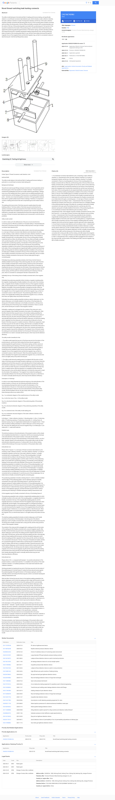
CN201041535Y (7, 655)
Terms (63, 797)
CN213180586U (7, 664)
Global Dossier (79, 70)
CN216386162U (7, 671)
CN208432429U (7, 652)
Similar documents (76, 66)
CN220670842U (7, 674)
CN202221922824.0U (8, 739)
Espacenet (72, 70)
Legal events (67, 66)
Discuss (86, 70)
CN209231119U (7, 703)
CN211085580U (7, 681)
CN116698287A (7, 693)
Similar (88, 21)
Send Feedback (45, 797)
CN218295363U (7, 706)
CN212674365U (7, 716)
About (37, 797)
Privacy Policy (71, 797)
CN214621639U (7, 661)
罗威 (68, 27)
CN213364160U (7, 668)
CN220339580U (7, 677)
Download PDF (68, 21)
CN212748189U (7, 690)
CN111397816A (7, 645)
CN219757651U (7, 684)
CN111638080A (7, 710)
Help (78, 797)
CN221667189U (7, 700)
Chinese (73, 25)
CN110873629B (7, 648)
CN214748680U (7, 722)
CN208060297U (7, 713)
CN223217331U (7, 719)
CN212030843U (7, 687)
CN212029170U (7, 697)
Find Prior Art (78, 21)
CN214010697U (7, 658)
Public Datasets (56, 797)
